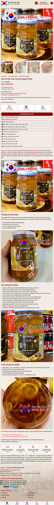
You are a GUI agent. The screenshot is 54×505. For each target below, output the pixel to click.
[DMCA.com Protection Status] (5, 486)
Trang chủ (4, 76)
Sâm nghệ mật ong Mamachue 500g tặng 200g (15, 436)
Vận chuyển (32, 493)
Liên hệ (4, 497)
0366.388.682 (43, 4)
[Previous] (4, 34)
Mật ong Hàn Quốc (24, 76)
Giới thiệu (4, 493)
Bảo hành (31, 495)
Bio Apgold (10, 94)
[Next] (50, 34)
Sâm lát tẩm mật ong (11, 93)
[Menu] (52, 3)
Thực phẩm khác (12, 76)
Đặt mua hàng (5, 495)
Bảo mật (31, 497)
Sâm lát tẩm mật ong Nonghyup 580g (12, 434)
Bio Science (17, 94)
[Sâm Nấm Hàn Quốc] (10, 3)
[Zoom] (3, 58)
